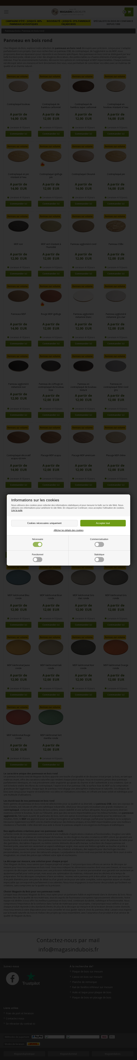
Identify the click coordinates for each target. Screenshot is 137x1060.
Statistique (99, 554)
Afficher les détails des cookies (68, 530)
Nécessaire (37, 539)
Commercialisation (99, 539)
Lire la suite (16, 510)
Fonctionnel (37, 554)
